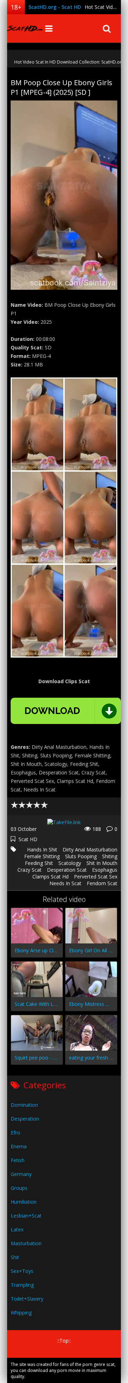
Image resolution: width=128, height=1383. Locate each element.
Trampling (22, 1284)
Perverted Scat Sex (95, 876)
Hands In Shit (42, 849)
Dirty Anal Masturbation (90, 849)
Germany (21, 1174)
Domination (24, 1104)
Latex (17, 1229)
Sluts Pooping (81, 856)
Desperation (25, 1118)
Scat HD (27, 839)
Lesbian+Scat (26, 1215)
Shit (15, 1257)
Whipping (21, 1312)
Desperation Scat (67, 869)
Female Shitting (42, 856)
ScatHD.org (25, 28)
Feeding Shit (39, 863)
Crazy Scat (29, 869)
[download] (66, 711)
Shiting (109, 856)
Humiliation (24, 1201)
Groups (19, 1188)
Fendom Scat (102, 883)
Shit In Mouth (101, 863)
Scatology (69, 863)
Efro (15, 1132)
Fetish (18, 1160)
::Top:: (64, 1340)
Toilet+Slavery (27, 1298)
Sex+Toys (22, 1271)
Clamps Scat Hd (50, 876)
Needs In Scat (65, 883)
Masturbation (26, 1243)
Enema (19, 1146)
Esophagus (104, 869)
